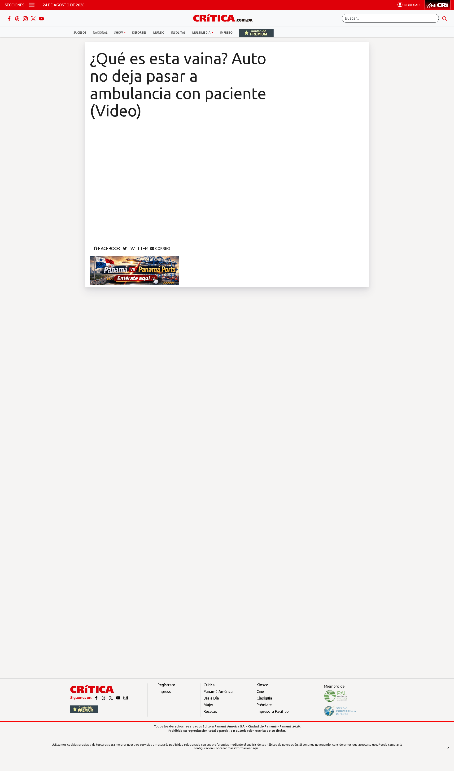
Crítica (209, 685)
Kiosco (262, 685)
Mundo (158, 33)
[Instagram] (26, 18)
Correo (162, 248)
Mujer (208, 705)
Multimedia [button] (201, 33)
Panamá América (218, 691)
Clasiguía (264, 698)
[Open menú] (31, 5)
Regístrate (166, 685)
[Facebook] (10, 18)
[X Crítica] (34, 18)
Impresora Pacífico (273, 711)
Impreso (226, 33)
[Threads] (18, 18)
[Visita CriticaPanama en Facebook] (96, 698)
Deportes (139, 33)
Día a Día (211, 698)
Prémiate (264, 705)
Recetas (210, 711)
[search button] (444, 18)
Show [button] (118, 33)
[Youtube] (41, 18)
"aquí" (255, 748)
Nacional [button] (100, 33)
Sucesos (80, 33)
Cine (260, 691)
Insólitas (178, 33)
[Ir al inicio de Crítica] (225, 18)
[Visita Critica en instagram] (125, 698)
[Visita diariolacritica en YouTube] (118, 698)
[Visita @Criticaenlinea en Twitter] (103, 698)
